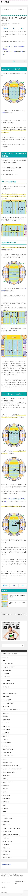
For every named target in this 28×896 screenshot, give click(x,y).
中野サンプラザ (6, 719)
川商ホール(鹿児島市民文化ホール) (11, 772)
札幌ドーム (5, 808)
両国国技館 (5, 716)
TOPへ (21, 895)
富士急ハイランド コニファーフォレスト (12, 769)
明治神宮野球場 (6, 798)
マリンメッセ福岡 (7, 699)
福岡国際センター (7, 851)
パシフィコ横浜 (6, 680)
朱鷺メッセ (5, 811)
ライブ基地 (5, 2)
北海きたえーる (6, 739)
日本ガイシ (4, 25)
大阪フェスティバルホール (9, 755)
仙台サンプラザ (6, 726)
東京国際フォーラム (7, 818)
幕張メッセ (5, 778)
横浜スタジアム (7, 825)
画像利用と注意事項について (20, 882)
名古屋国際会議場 (7, 742)
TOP (6, 874)
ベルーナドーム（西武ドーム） (10, 693)
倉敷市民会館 (6, 732)
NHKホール (5, 657)
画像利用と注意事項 (6, 864)
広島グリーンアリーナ (8, 782)
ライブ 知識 (6, 706)
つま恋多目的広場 (7, 670)
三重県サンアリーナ (7, 713)
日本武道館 (5, 792)
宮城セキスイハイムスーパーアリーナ (11, 765)
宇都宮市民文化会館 (7, 762)
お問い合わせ (4, 887)
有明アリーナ (6, 801)
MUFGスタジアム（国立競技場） (10, 653)
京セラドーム (6, 722)
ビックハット (6, 686)
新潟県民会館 (6, 785)
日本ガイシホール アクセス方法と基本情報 (17, 603)
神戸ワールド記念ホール (8, 841)
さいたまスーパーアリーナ (9, 667)
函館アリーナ (6, 736)
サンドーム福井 (7, 676)
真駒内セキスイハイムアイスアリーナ (11, 834)
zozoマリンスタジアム (8, 663)
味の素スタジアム (7, 746)
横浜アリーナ (6, 821)
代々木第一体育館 (7, 729)
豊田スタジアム (6, 854)
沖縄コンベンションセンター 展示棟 (11, 828)
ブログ (4, 690)
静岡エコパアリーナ (7, 857)
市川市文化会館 (6, 775)
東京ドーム (5, 815)
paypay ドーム (6, 660)
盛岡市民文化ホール (7, 831)
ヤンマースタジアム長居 (8, 703)
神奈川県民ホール (7, 838)
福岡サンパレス (6, 848)
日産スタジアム (6, 795)
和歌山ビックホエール (8, 749)
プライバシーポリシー (6, 882)
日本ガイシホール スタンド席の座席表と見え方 (17, 596)
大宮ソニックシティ (7, 752)
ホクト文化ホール (7, 696)
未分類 (4, 805)
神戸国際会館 (6, 844)
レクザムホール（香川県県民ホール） (11, 709)
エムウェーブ (6, 673)
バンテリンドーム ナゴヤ (8, 683)
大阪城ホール (6, 759)
